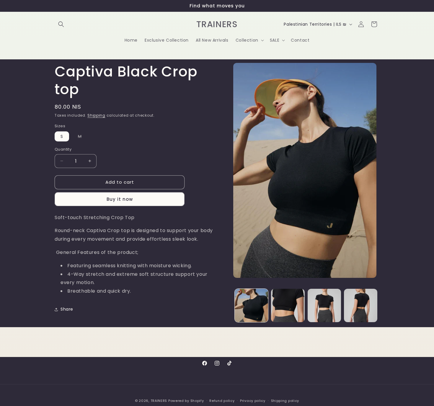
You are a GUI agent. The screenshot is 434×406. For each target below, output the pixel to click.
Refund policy (221, 400)
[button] (61, 24)
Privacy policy (252, 400)
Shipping (96, 115)
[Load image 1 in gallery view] (251, 305)
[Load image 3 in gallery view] (324, 305)
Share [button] (67, 309)
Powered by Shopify (186, 400)
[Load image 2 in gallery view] (287, 305)
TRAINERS (159, 400)
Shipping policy (285, 400)
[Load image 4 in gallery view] (360, 305)
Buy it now (120, 199)
